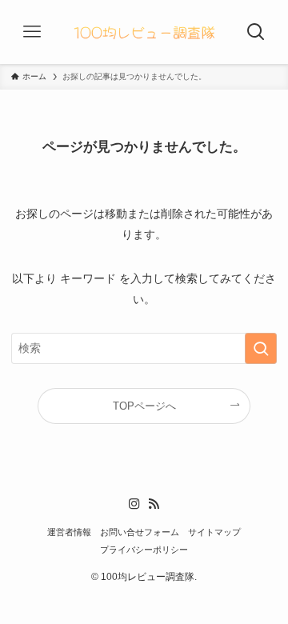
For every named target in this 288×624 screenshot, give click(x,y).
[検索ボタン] (256, 32)
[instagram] (134, 504)
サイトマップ (214, 532)
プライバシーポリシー (144, 549)
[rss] (153, 504)
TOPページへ (144, 406)
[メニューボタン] (32, 32)
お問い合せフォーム (139, 532)
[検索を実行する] (261, 348)
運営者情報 (69, 532)
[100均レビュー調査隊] (144, 32)
